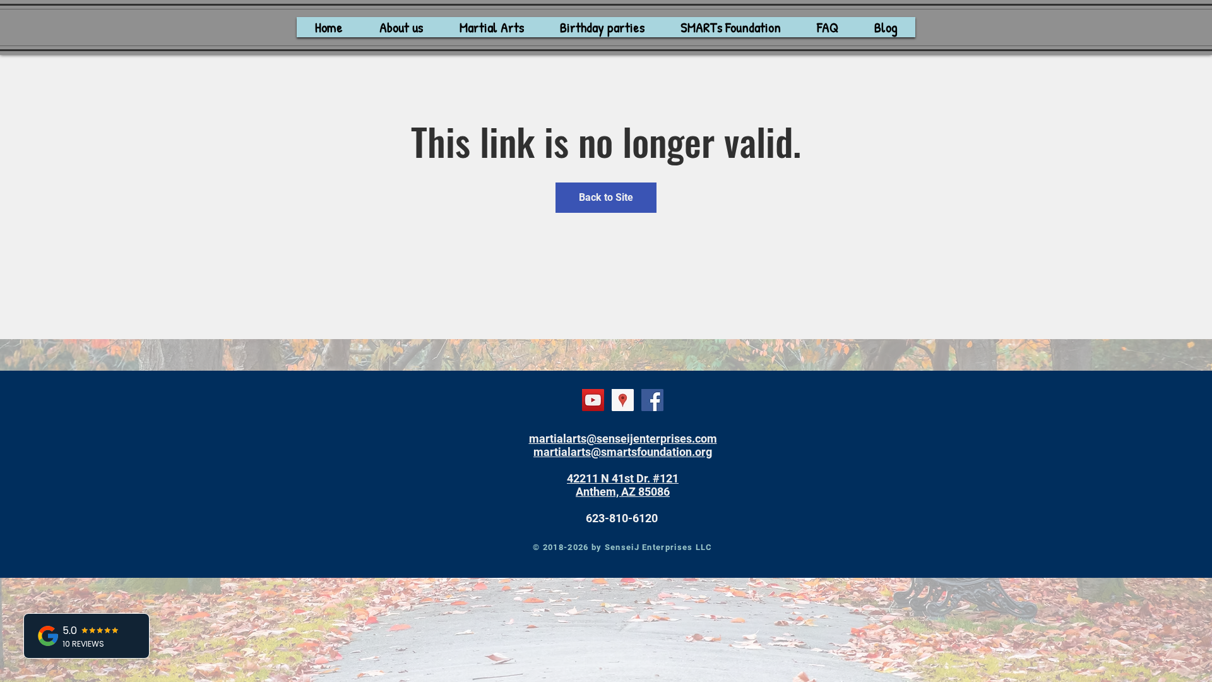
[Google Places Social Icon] (623, 400)
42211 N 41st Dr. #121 (623, 478)
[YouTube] (593, 400)
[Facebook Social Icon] (652, 400)
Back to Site (606, 197)
